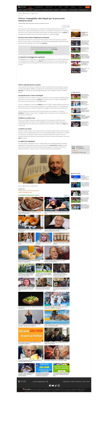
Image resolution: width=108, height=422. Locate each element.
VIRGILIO (35, 389)
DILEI (66, 389)
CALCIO (30, 7)
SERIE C (30, 10)
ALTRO (80, 7)
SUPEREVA (83, 389)
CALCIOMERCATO (39, 7)
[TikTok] (56, 386)
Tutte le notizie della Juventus (25, 192)
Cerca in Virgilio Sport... (39, 381)
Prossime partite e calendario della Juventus (28, 190)
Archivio (88, 381)
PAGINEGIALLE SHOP (46, 389)
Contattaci (73, 381)
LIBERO (32, 389)
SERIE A (20, 10)
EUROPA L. (56, 10)
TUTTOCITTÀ (62, 389)
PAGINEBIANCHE (57, 389)
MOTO (60, 7)
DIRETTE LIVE (49, 7)
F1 (55, 7)
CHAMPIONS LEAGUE (47, 10)
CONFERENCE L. (64, 10)
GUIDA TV (73, 7)
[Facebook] (50, 386)
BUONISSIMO (78, 389)
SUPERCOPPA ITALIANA (84, 10)
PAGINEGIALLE (39, 389)
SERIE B (25, 10)
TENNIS (66, 7)
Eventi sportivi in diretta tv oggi (79, 152)
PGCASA (52, 389)
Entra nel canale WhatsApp (44, 52)
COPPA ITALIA (37, 10)
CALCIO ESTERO (73, 10)
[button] (89, 10)
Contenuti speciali (66, 381)
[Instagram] (59, 386)
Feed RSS (84, 381)
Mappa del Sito (79, 381)
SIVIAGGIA (69, 389)
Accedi (87, 7)
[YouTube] (53, 386)
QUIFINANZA (74, 389)
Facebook (20, 182)
